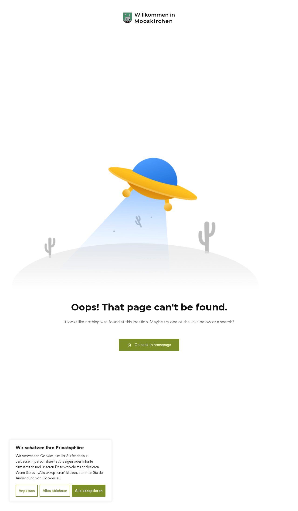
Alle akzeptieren (89, 490)
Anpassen (27, 490)
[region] (60, 471)
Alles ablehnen (55, 490)
